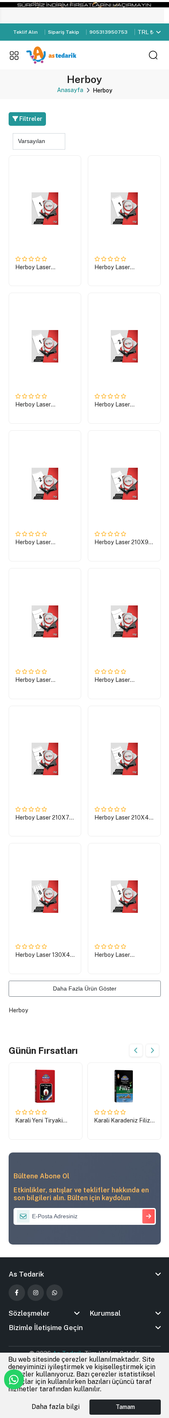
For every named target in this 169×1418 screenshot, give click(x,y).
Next (152, 1050)
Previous (136, 1050)
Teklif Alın (25, 32)
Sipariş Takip (63, 32)
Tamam (125, 1407)
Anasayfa (70, 90)
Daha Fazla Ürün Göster (84, 988)
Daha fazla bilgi (56, 1407)
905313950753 (108, 32)
